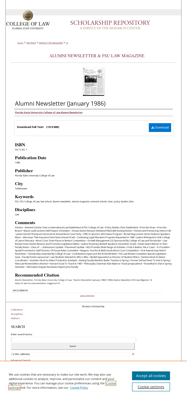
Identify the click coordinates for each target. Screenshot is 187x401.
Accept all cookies (151, 375)
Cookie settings (151, 386)
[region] (93, 381)
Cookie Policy (79, 388)
